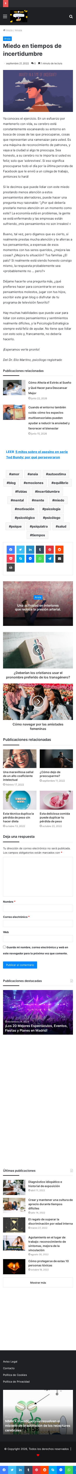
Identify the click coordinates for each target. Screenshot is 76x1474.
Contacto (9, 1368)
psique (16, 526)
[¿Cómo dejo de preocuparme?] (56, 758)
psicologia (52, 509)
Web (6, 932)
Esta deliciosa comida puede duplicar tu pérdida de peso (55, 817)
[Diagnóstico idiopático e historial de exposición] (14, 1187)
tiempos (38, 535)
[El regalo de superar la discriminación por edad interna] (14, 1225)
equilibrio (61, 483)
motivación (25, 509)
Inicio (9, 30)
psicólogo (52, 518)
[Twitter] (20, 550)
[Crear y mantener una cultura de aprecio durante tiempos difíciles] (14, 1205)
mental (18, 500)
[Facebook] (11, 550)
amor (15, 474)
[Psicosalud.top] (18, 16)
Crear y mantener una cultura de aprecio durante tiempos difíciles (50, 1204)
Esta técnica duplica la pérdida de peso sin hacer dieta (18, 817)
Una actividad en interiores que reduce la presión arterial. (38, 607)
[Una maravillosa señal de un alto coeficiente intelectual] (19, 758)
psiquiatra (40, 526)
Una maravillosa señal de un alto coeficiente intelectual (18, 775)
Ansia (18, 30)
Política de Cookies (15, 1374)
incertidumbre (48, 491)
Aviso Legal (10, 1361)
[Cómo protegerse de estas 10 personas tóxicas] (14, 1266)
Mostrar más (38, 1282)
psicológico (26, 518)
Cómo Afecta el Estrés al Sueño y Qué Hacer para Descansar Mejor (49, 388)
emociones (34, 483)
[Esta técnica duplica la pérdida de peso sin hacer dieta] (19, 800)
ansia (34, 474)
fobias (22, 491)
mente (39, 500)
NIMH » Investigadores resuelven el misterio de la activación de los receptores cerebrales (37, 1425)
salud (62, 526)
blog (12, 483)
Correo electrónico (16, 916)
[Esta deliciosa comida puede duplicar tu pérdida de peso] (56, 800)
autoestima (57, 474)
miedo (59, 500)
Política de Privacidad (16, 1381)
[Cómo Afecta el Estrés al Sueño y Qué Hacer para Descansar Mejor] (14, 387)
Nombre (9, 901)
